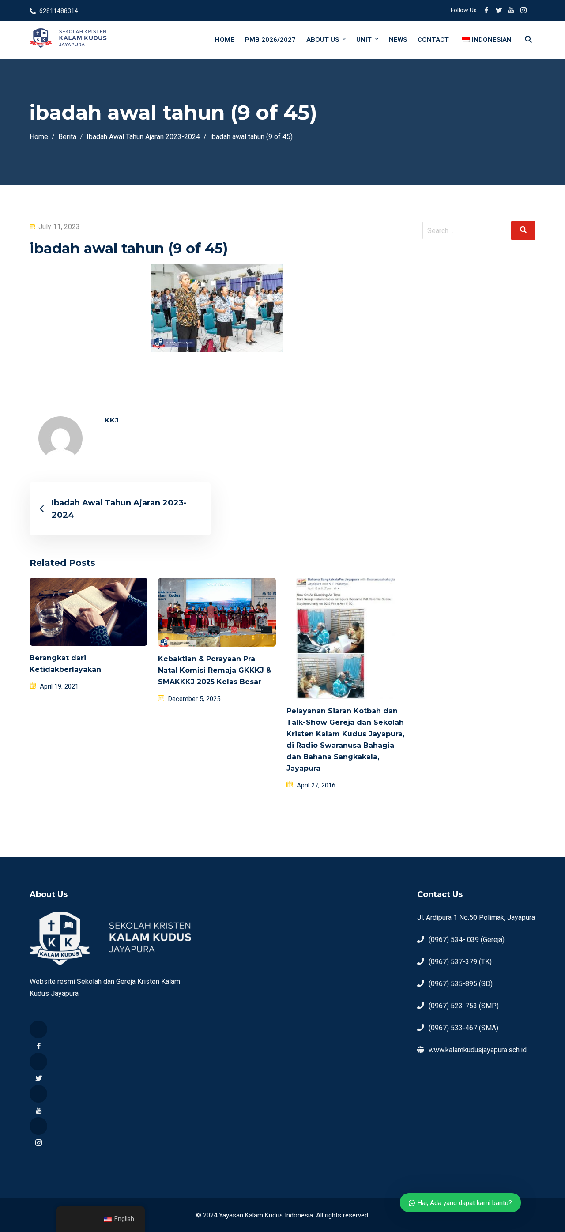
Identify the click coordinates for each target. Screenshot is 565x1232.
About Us (322, 40)
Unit (364, 40)
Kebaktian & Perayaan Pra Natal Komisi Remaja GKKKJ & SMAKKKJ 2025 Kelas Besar (214, 670)
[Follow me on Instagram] (523, 11)
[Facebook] (38, 1029)
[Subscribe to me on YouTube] (511, 11)
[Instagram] (38, 1126)
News (398, 40)
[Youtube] (38, 1094)
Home (224, 40)
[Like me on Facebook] (486, 11)
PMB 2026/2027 (270, 40)
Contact (433, 40)
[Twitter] (38, 1061)
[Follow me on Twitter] (499, 11)
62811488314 (58, 11)
